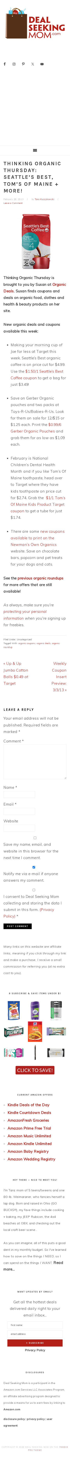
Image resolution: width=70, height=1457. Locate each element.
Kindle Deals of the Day (29, 1105)
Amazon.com (12, 1409)
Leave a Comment (13, 203)
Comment (14, 741)
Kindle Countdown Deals (29, 1112)
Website (11, 821)
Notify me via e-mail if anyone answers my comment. (31, 877)
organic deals (44, 643)
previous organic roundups (41, 578)
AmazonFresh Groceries (28, 1120)
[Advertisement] (35, 108)
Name (10, 787)
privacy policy (36, 1419)
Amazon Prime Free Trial (29, 1128)
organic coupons (27, 643)
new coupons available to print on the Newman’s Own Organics (38, 538)
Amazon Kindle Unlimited (30, 1143)
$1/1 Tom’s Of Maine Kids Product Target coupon (38, 504)
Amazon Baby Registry (28, 1151)
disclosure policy (14, 1419)
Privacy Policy (35, 1350)
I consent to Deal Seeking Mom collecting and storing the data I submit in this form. (33, 906)
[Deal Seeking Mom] (35, 40)
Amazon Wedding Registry (31, 1159)
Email (10, 804)
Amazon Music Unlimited (29, 1136)
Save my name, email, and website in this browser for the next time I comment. (31, 851)
